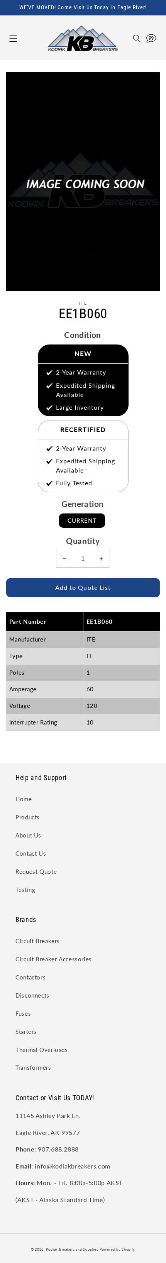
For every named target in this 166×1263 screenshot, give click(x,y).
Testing (25, 889)
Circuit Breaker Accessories (53, 959)
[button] (5, 38)
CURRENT (82, 520)
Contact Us (30, 853)
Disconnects (32, 995)
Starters (26, 1031)
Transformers (33, 1067)
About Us (28, 835)
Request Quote (36, 871)
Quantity (83, 540)
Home (23, 798)
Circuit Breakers (37, 940)
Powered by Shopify (117, 1249)
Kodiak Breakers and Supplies (72, 1249)
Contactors (30, 977)
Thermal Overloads (41, 1049)
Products (27, 817)
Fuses (23, 1013)
